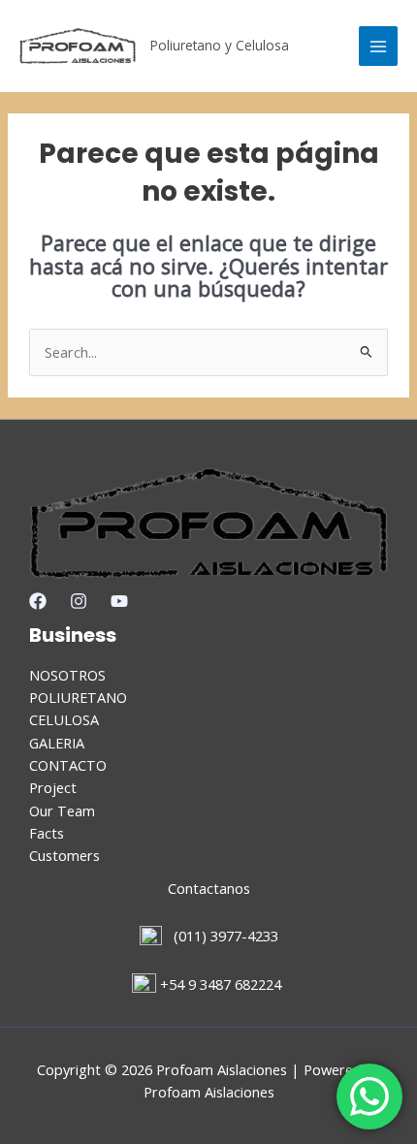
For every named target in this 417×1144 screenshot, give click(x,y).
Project (53, 787)
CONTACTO (68, 765)
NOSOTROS (67, 674)
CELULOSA (64, 719)
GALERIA (56, 742)
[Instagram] (78, 601)
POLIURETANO (78, 697)
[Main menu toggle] (378, 45)
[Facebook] (38, 601)
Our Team (62, 810)
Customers (64, 855)
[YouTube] (119, 601)
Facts (46, 832)
